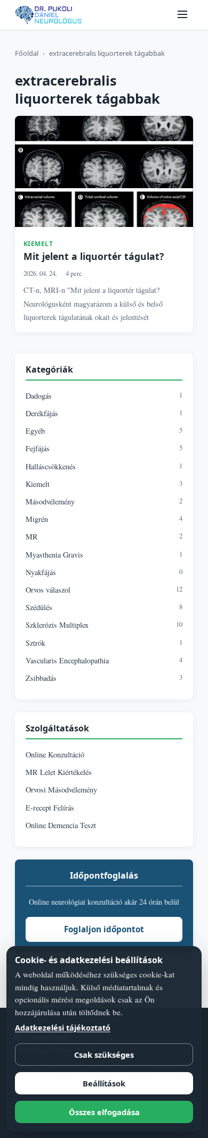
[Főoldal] (48, 14)
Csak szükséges (104, 1054)
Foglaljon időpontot (104, 929)
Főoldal (26, 53)
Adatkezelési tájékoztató (62, 1027)
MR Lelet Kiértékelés (59, 772)
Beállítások (104, 1083)
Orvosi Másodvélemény (61, 790)
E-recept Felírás (50, 808)
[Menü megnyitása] (182, 15)
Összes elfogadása (104, 1112)
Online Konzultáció (55, 754)
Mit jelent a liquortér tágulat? (93, 256)
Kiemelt (38, 243)
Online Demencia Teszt (61, 825)
